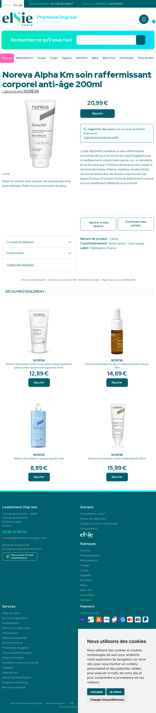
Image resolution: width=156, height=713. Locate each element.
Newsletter (10, 672)
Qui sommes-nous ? (93, 513)
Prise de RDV (146, 58)
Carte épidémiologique (17, 652)
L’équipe (7, 667)
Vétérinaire (126, 58)
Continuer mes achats (135, 223)
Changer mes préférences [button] (107, 699)
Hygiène (67, 58)
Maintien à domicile (14, 638)
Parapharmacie (90, 555)
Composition (15, 253)
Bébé (95, 58)
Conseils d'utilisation (20, 242)
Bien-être (109, 58)
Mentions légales (55, 703)
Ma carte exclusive (14, 687)
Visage (41, 58)
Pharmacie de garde (15, 647)
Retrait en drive (12, 642)
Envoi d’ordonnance (15, 618)
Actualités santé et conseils (20, 662)
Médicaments (24, 58)
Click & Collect (11, 613)
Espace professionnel (16, 677)
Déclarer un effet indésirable (99, 523)
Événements (10, 623)
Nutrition (82, 58)
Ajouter (39, 382)
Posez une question (20, 265)
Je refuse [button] (115, 691)
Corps (54, 58)
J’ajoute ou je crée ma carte (101, 137)
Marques (86, 600)
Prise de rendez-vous (16, 628)
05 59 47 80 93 (14, 532)
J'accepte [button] (96, 691)
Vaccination (9, 633)
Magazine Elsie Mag (14, 682)
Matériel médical (13, 657)
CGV (71, 703)
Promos (85, 550)
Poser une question (93, 518)
